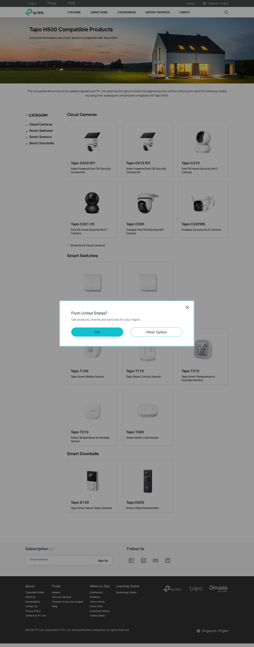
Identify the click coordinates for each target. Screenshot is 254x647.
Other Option (156, 332)
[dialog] (127, 323)
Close (187, 307)
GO (97, 332)
